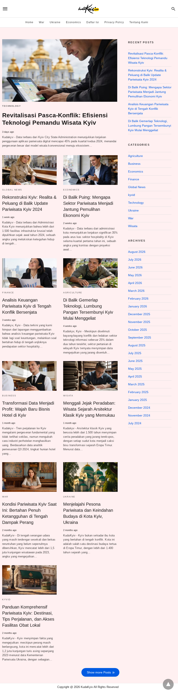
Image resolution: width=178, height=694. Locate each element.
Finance (8, 292)
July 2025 (134, 353)
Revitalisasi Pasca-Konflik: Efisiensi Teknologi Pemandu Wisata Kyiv (147, 58)
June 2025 (135, 361)
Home (29, 22)
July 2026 (134, 259)
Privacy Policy (114, 22)
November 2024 (139, 415)
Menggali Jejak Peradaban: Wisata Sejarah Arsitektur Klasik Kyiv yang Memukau (89, 409)
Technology (11, 106)
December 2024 (139, 407)
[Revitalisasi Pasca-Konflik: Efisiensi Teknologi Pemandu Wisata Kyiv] (59, 70)
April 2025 (135, 376)
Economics (73, 22)
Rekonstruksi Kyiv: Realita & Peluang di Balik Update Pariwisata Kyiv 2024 (29, 203)
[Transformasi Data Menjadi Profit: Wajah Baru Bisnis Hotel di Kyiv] (29, 376)
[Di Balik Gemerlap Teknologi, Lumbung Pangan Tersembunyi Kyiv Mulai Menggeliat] (90, 273)
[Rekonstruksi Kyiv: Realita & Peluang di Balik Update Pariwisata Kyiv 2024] (29, 170)
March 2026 (136, 290)
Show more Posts (99, 672)
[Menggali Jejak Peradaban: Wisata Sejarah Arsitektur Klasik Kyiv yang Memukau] (90, 376)
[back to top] (168, 684)
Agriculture (72, 292)
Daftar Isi (92, 22)
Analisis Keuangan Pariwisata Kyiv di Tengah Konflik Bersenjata (26, 306)
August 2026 (136, 251)
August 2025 (136, 345)
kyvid (6, 599)
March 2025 (136, 384)
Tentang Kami (138, 22)
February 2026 (138, 298)
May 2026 (135, 275)
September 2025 (139, 337)
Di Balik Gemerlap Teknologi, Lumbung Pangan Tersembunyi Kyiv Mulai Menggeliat (149, 125)
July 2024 (134, 423)
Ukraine (55, 22)
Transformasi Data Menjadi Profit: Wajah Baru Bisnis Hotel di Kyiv (28, 409)
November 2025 (139, 322)
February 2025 (138, 392)
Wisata (68, 395)
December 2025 (139, 314)
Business (9, 395)
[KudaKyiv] (89, 8)
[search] (173, 8)
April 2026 (135, 283)
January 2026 (137, 306)
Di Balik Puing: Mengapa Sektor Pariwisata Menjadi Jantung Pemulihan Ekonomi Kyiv (149, 92)
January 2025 (137, 400)
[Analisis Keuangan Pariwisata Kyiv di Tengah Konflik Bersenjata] (29, 273)
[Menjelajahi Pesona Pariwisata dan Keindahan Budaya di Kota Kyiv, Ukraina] (90, 477)
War (41, 22)
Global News (12, 190)
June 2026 (135, 267)
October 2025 (137, 329)
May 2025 (135, 368)
